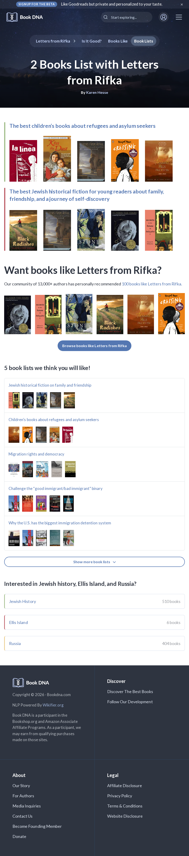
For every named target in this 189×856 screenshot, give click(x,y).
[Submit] (106, 17)
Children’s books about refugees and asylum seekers (54, 419)
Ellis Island (18, 622)
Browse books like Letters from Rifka (94, 345)
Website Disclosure (125, 816)
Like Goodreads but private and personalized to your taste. (112, 4)
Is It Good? (92, 41)
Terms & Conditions (125, 805)
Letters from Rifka (53, 41)
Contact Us (22, 816)
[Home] (27, 17)
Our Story (21, 785)
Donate (19, 836)
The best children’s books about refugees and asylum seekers (82, 125)
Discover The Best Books (130, 691)
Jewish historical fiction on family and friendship (50, 385)
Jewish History (22, 601)
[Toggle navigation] (179, 17)
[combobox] (126, 17)
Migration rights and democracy (37, 454)
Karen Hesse (97, 92)
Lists (143, 41)
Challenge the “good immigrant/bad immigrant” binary (56, 488)
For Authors (23, 795)
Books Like (118, 41)
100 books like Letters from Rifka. (152, 283)
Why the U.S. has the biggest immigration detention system (60, 522)
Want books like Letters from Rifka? (83, 270)
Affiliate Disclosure (124, 785)
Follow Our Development (130, 701)
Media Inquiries (26, 805)
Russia (15, 643)
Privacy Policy (119, 795)
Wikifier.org (53, 705)
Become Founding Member (37, 826)
